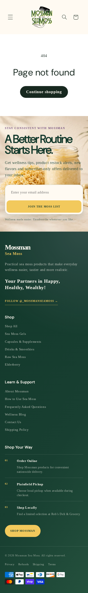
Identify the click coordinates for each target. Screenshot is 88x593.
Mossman (18, 250)
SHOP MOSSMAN (22, 530)
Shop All (11, 326)
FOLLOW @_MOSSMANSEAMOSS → (31, 300)
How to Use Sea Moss (20, 399)
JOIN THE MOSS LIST (44, 206)
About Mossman (17, 391)
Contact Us (13, 422)
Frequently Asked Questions (25, 407)
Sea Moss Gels (15, 334)
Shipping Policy (17, 429)
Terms (52, 564)
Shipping (38, 564)
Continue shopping (44, 92)
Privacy (9, 564)
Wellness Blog (15, 414)
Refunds (23, 564)
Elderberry (12, 364)
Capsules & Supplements (23, 341)
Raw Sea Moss (15, 357)
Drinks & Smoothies (19, 349)
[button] (10, 17)
